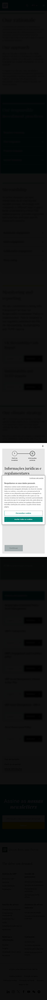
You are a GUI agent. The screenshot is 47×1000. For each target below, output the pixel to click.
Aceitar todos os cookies (23, 519)
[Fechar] (43, 446)
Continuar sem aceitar (36, 478)
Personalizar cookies (23, 513)
